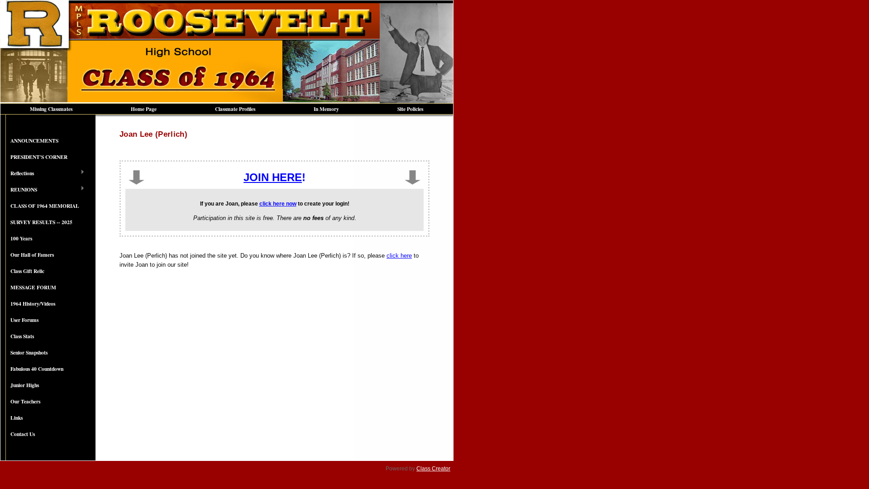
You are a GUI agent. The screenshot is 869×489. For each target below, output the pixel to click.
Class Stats (22, 336)
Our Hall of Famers (32, 255)
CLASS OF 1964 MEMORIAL (44, 206)
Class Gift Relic (27, 271)
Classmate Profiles (235, 109)
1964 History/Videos (32, 303)
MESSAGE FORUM (33, 287)
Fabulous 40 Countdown (36, 369)
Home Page (144, 109)
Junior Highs (24, 385)
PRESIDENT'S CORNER (38, 157)
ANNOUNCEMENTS (34, 140)
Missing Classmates (51, 109)
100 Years (21, 238)
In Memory (326, 109)
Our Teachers (25, 401)
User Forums (24, 320)
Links (16, 418)
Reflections (17, 173)
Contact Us (22, 434)
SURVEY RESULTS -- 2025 (41, 222)
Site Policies (410, 109)
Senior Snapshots (29, 352)
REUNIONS (18, 190)
